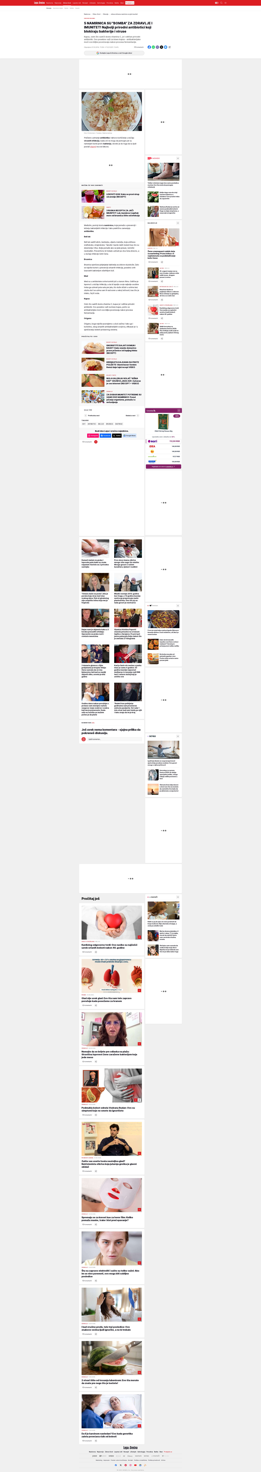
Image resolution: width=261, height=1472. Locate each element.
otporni (93, 147)
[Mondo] (102, 1456)
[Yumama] (156, 1456)
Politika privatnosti (154, 1460)
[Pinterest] (126, 1465)
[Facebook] (116, 1465)
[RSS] (145, 1465)
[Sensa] (146, 1456)
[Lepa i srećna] (39, 3)
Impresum (106, 1460)
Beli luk (101, 424)
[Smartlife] (138, 1456)
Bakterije (118, 424)
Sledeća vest (130, 415)
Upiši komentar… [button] (94, 739)
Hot (83, 424)
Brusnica (109, 424)
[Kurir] (94, 1456)
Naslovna (87, 14)
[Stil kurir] (124, 1456)
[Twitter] (121, 1465)
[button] (138, 47)
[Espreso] (111, 1456)
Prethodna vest (94, 415)
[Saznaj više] (177, 158)
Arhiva (163, 1460)
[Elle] (118, 1456)
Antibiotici (92, 424)
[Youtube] (135, 1465)
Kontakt (130, 1460)
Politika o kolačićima (140, 1460)
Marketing (99, 1460)
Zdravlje (105, 14)
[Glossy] (130, 1456)
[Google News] (140, 1465)
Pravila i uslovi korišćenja (119, 1460)
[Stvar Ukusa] (165, 1456)
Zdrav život (96, 14)
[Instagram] (130, 1465)
